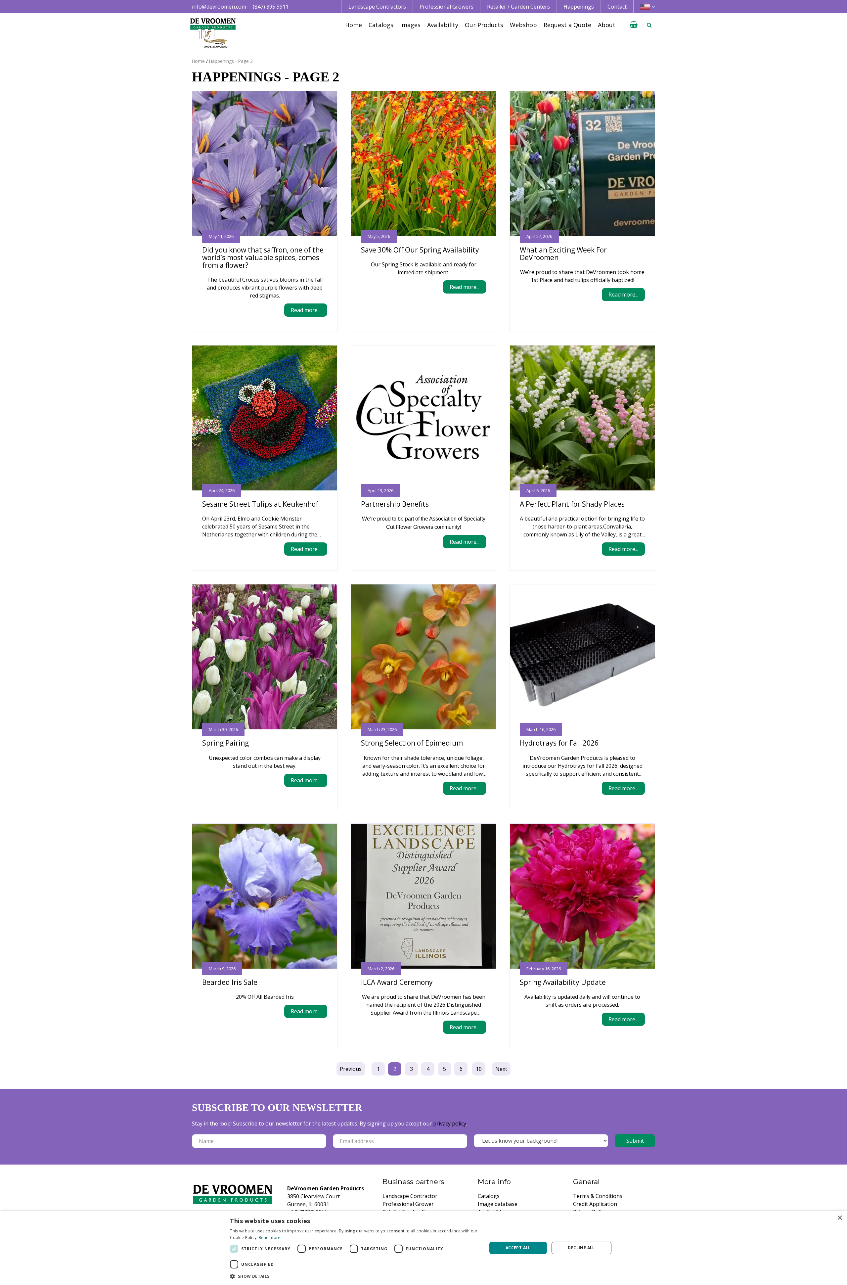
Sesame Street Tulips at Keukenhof (260, 504)
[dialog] (423, 1248)
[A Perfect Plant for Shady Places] (582, 417)
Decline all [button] (581, 1248)
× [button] (839, 1218)
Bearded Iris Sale (229, 982)
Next (501, 1069)
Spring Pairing (225, 743)
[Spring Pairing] (264, 656)
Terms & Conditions (597, 1196)
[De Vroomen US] (213, 33)
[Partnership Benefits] (423, 417)
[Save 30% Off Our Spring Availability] (423, 163)
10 (479, 1069)
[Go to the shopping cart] (633, 24)
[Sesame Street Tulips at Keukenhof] (264, 417)
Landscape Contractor (409, 1196)
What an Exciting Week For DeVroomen (563, 253)
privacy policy (449, 1123)
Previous (351, 1069)
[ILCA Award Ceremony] (423, 896)
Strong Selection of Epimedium (412, 743)
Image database (497, 1204)
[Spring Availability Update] (582, 896)
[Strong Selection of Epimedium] (423, 656)
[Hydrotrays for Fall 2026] (582, 656)
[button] (354, 1276)
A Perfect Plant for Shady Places (572, 504)
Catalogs (489, 1196)
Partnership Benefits (395, 504)
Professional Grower (408, 1204)
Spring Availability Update (563, 982)
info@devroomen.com (219, 6)
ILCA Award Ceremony (397, 982)
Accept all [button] (518, 1248)
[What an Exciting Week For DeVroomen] (582, 163)
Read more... (306, 310)
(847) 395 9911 (271, 6)
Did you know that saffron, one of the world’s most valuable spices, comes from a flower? (263, 257)
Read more (270, 1237)
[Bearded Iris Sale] (264, 896)
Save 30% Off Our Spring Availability (420, 249)
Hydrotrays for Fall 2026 (559, 743)
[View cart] (634, 25)
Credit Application (595, 1204)
